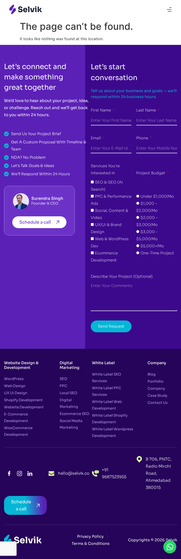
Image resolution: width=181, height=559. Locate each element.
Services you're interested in (105, 169)
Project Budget (151, 173)
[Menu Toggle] (169, 9)
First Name (101, 110)
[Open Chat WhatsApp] (169, 546)
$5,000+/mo (152, 245)
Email (96, 138)
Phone (142, 138)
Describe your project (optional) (122, 276)
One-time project (157, 253)
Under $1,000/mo (157, 196)
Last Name (146, 110)
